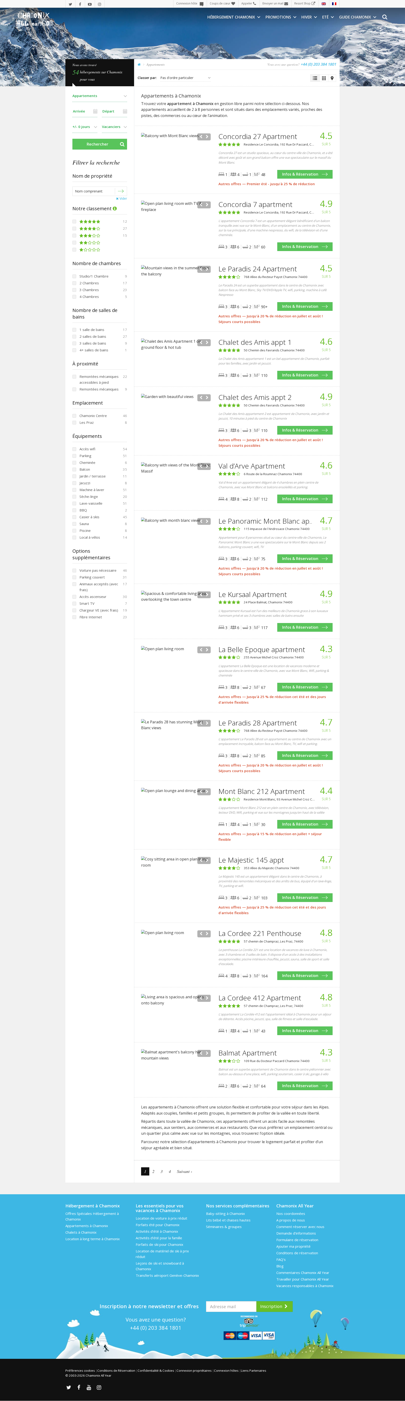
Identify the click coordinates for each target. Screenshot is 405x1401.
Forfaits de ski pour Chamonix (159, 1244)
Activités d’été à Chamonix (157, 1231)
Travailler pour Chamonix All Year (302, 1279)
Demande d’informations (296, 1233)
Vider (123, 198)
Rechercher (97, 144)
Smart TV (86, 603)
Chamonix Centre (93, 415)
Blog (280, 1266)
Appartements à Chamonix (86, 1225)
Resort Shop (302, 3)
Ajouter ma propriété (293, 1246)
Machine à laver (91, 489)
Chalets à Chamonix (81, 1232)
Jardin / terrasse (92, 476)
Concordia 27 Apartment (257, 136)
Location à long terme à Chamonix (92, 1238)
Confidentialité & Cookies (156, 1370)
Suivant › (184, 1171)
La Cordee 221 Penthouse (259, 933)
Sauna (84, 523)
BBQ (83, 510)
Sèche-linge (88, 496)
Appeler (246, 3)
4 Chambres (89, 296)
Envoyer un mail (272, 3)
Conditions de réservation (297, 1253)
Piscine (85, 530)
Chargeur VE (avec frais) (98, 610)
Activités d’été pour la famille (159, 1238)
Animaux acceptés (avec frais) (98, 587)
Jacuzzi (84, 483)
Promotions (278, 17)
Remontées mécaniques (99, 389)
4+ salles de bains (93, 350)
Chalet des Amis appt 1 (255, 342)
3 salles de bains (92, 343)
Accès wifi (87, 449)
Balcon (84, 469)
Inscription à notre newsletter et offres (149, 1306)
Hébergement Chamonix (231, 17)
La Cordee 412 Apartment (259, 998)
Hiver (306, 17)
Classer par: (147, 77)
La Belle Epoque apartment (261, 649)
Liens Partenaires (253, 1370)
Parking (85, 455)
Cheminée (87, 462)
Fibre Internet (90, 617)
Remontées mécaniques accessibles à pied (99, 379)
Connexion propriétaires (194, 1370)
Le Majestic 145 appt (251, 860)
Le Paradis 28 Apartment (257, 723)
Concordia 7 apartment (255, 204)
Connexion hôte (186, 3)
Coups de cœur (220, 3)
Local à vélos (89, 537)
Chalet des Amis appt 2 (255, 397)
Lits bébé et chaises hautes (228, 1220)
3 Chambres (89, 289)
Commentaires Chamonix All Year (302, 1272)
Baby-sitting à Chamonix (225, 1213)
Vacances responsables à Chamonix (305, 1285)
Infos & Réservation (300, 174)
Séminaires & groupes (224, 1226)
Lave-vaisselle (90, 503)
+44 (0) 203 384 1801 (155, 1327)
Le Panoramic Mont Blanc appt (267, 521)
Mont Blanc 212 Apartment (261, 791)
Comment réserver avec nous (300, 1226)
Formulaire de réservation (297, 1239)
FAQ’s (281, 1259)
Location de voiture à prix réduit (161, 1218)
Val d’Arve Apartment (251, 466)
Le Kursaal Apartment (252, 594)
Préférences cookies (80, 1370)
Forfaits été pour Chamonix (158, 1224)
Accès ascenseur (92, 596)
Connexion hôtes (226, 1370)
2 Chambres (89, 283)
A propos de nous (290, 1220)
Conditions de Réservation (116, 1370)
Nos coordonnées (290, 1213)
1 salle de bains (91, 329)
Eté (325, 17)
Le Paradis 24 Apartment (257, 269)
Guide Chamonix (355, 17)
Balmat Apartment (247, 1053)
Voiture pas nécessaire (97, 570)
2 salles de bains (92, 336)
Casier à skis (89, 517)
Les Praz (86, 422)
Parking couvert (92, 577)
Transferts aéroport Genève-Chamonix (167, 1275)
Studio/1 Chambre (94, 276)
